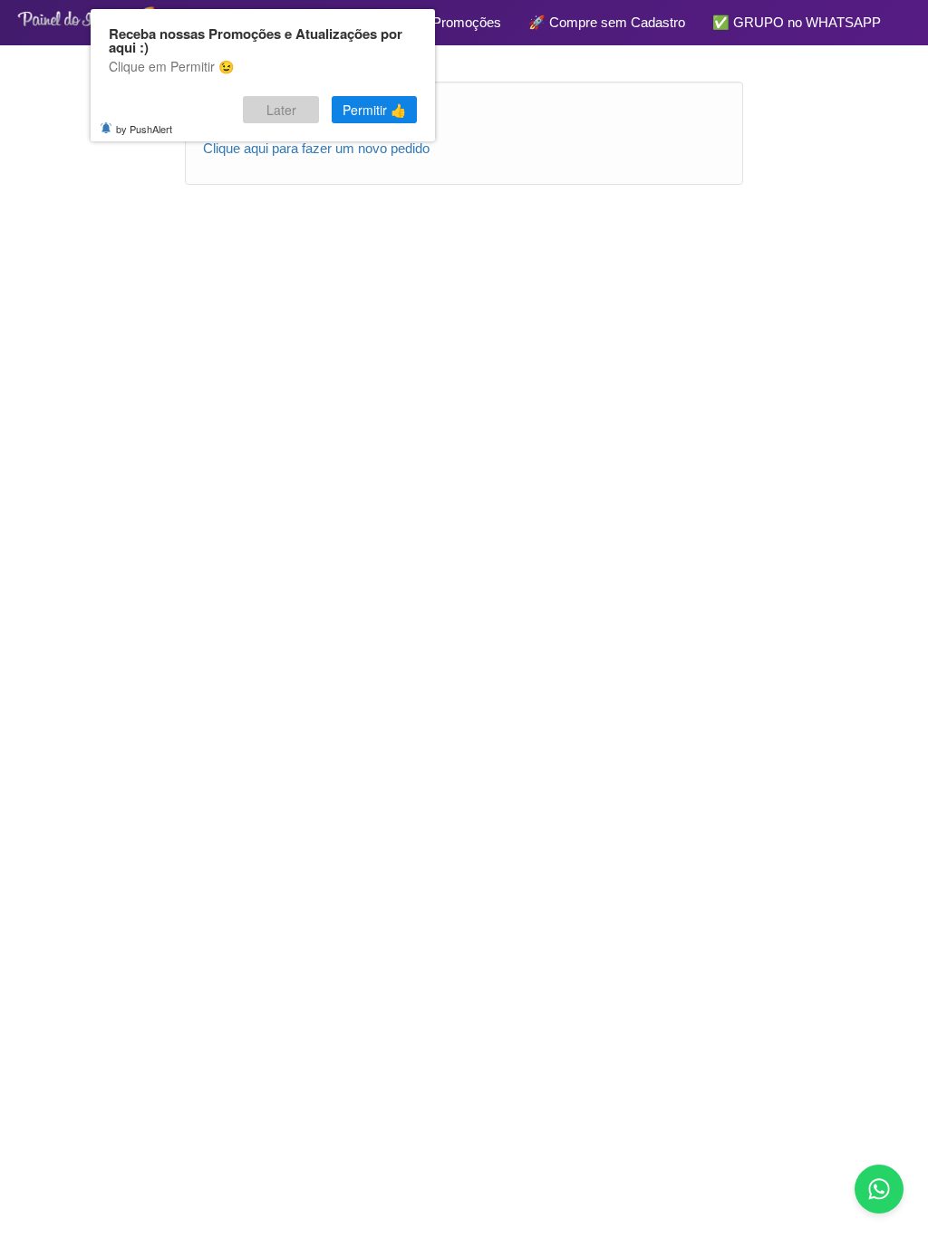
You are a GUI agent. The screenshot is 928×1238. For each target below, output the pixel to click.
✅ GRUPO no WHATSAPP (796, 22)
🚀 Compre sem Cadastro (606, 22)
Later (281, 110)
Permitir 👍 (374, 110)
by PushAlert (144, 128)
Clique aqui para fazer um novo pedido (316, 148)
